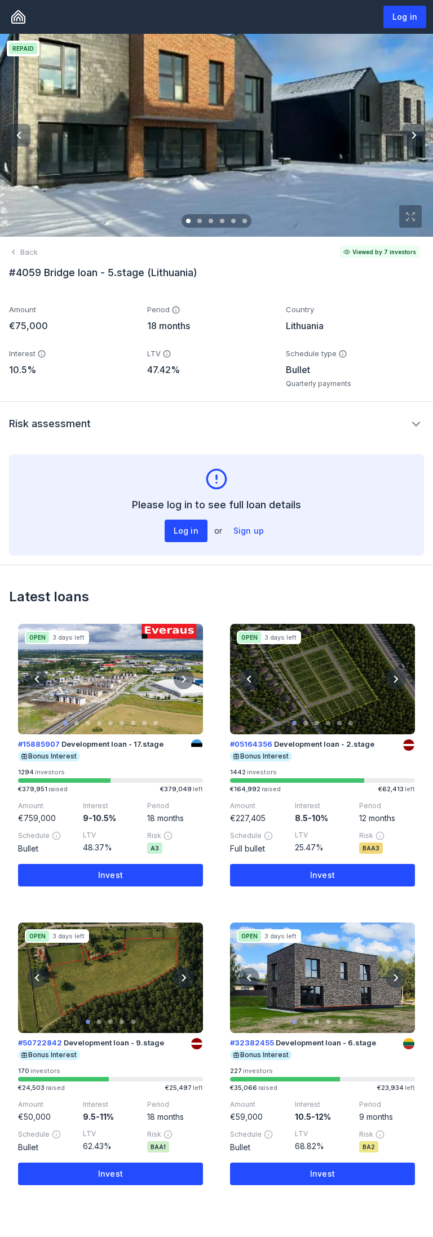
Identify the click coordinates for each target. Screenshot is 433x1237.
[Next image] (414, 135)
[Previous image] (19, 135)
